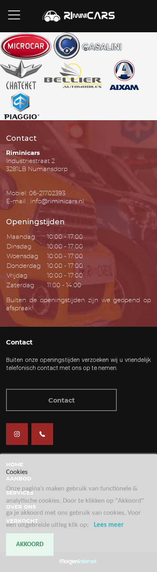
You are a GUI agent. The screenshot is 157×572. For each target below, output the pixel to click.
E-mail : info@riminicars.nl (45, 201)
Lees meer (109, 525)
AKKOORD (29, 544)
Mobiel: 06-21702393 (35, 193)
